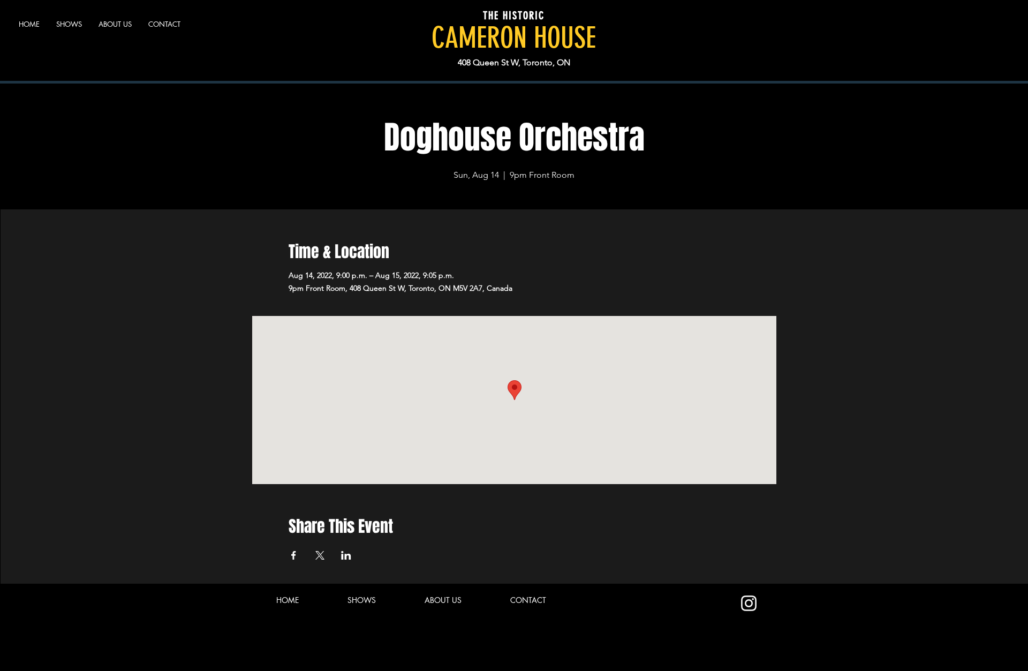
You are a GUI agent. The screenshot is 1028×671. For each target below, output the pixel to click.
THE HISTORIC (514, 15)
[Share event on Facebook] (294, 555)
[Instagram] (748, 603)
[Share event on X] (320, 555)
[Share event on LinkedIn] (346, 555)
